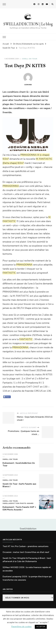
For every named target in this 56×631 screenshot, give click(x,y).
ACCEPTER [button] (40, 627)
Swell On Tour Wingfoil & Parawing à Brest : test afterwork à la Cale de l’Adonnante (27, 560)
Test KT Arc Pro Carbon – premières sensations (25, 546)
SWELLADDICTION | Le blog (28, 23)
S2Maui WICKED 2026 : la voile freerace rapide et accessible (27, 569)
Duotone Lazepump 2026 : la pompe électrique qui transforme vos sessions (27, 578)
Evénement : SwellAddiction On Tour (19, 464)
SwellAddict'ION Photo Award (18, 503)
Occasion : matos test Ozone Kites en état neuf (26, 552)
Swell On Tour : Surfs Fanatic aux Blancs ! (19, 485)
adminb (28, 85)
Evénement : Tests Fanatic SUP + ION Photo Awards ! (19, 508)
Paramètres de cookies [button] (21, 626)
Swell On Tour (29, 59)
